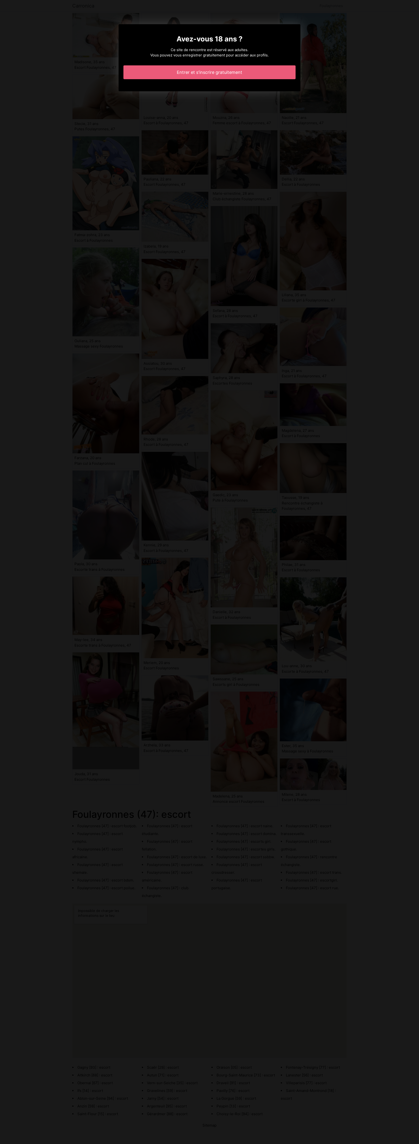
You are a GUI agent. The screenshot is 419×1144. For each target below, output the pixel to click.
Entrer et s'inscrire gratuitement (209, 72)
